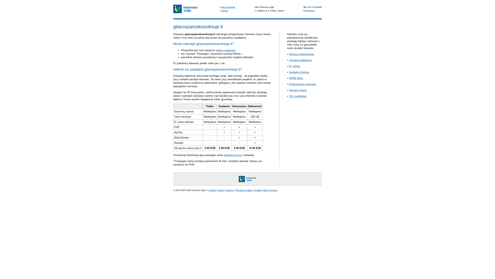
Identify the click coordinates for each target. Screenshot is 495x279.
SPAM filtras (296, 78)
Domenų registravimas (301, 54)
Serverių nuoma (298, 90)
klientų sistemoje (225, 50)
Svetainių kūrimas (299, 72)
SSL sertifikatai (297, 96)
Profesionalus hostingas (302, 84)
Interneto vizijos (233, 155)
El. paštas (294, 66)
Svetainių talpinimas (300, 60)
